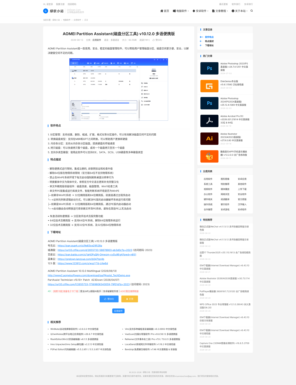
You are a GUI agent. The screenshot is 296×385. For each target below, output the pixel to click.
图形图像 (225, 179)
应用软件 (77, 20)
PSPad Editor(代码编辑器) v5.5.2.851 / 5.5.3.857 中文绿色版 (80, 349)
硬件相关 (208, 199)
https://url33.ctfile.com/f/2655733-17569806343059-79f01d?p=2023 (89, 284)
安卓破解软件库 (110, 291)
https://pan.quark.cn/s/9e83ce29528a (80, 245)
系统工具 (208, 184)
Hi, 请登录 (48, 4)
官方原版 (242, 199)
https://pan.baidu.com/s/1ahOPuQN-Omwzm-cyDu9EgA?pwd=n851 (97, 254)
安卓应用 (242, 179)
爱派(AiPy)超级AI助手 (90, 291)
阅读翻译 (225, 199)
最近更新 (223, 4)
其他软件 (242, 184)
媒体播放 (225, 189)
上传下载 (242, 189)
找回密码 (72, 4)
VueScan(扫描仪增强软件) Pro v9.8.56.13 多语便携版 (151, 334)
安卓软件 (199, 10)
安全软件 (242, 194)
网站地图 (163, 372)
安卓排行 (248, 4)
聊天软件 (225, 204)
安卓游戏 (225, 209)
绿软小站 (53, 10)
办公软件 (208, 194)
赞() (157, 40)
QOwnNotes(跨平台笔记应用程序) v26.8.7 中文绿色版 (76, 334)
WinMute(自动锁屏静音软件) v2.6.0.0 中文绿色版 (74, 329)
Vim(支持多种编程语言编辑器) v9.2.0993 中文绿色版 (151, 329)
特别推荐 (225, 184)
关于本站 (239, 10)
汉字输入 (242, 204)
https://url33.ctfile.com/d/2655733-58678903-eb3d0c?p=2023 (95, 250)
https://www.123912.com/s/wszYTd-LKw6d (83, 263)
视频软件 (208, 189)
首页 (164, 10)
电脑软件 (180, 10)
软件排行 (236, 4)
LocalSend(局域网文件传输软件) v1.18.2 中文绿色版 (150, 344)
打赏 (129, 299)
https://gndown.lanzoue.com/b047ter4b (81, 259)
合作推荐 (208, 209)
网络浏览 (225, 194)
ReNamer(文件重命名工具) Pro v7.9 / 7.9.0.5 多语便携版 (152, 339)
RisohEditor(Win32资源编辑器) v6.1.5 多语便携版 (74, 339)
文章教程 (219, 10)
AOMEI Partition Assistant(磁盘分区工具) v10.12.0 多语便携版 (119, 33)
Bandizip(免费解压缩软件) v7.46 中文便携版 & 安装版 (151, 349)
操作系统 (208, 204)
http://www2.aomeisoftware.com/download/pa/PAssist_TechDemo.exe (89, 275)
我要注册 (60, 4)
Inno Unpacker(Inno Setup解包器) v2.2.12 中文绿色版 (76, 344)
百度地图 (155, 372)
